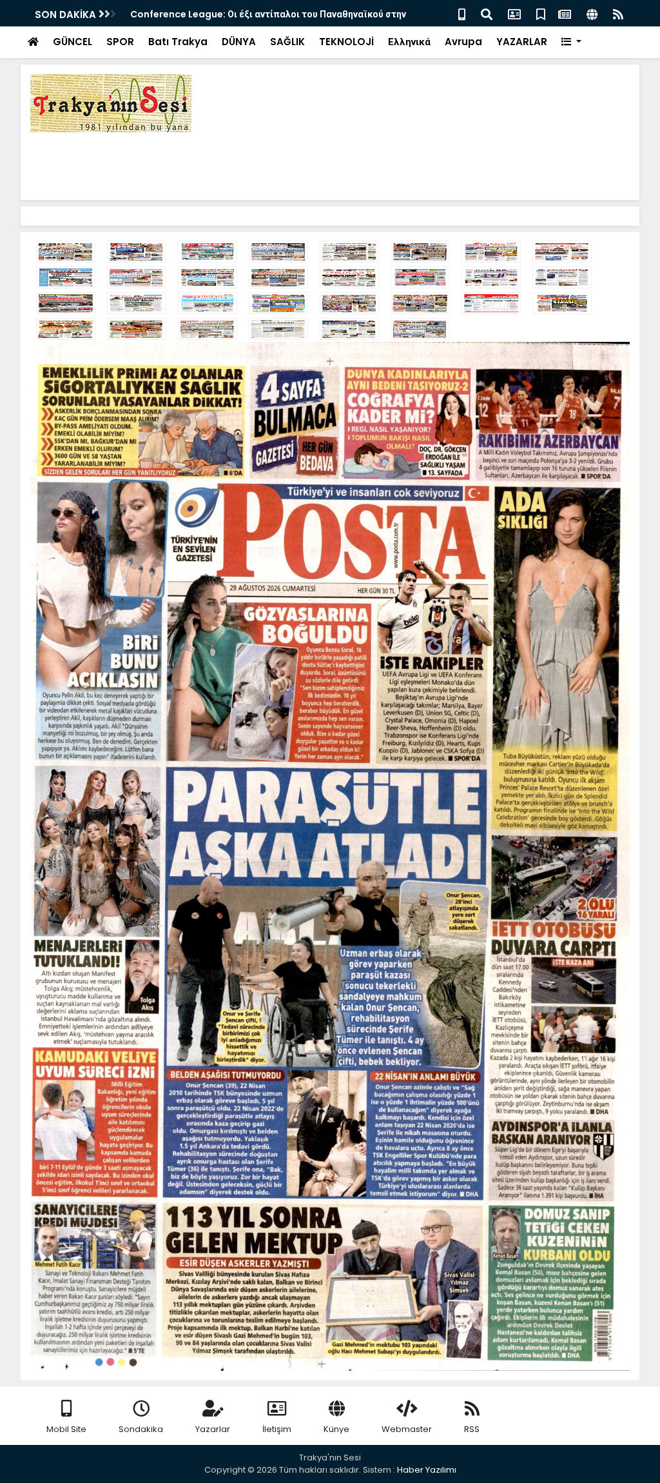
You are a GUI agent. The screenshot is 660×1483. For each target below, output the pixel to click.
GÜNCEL (72, 41)
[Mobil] (462, 13)
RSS (472, 1429)
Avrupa (463, 41)
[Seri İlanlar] (541, 13)
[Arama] (486, 13)
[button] (571, 42)
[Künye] (592, 13)
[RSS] (618, 13)
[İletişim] (514, 13)
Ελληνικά (409, 41)
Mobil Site (66, 1429)
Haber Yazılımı (426, 1470)
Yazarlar (212, 1429)
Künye (336, 1429)
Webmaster (407, 1429)
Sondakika (141, 1429)
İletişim (276, 1429)
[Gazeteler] (565, 13)
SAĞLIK (287, 41)
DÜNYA (239, 41)
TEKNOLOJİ (346, 41)
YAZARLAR (521, 41)
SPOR (120, 41)
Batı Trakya (178, 41)
